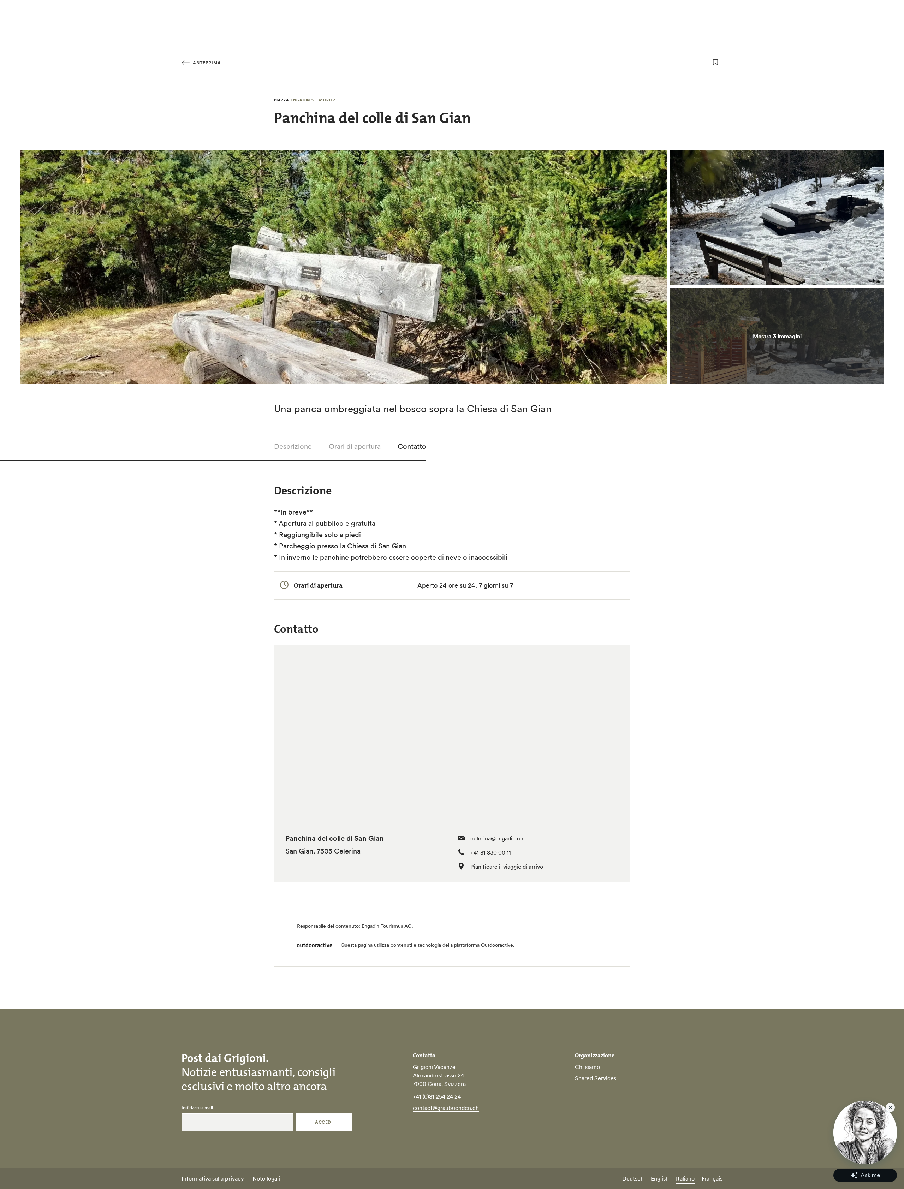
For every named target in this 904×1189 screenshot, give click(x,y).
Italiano (685, 1178)
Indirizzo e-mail (197, 1108)
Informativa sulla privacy (213, 1178)
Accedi (324, 1122)
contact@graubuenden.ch (446, 1107)
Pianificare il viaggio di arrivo (506, 866)
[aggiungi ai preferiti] (715, 62)
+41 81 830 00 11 (490, 852)
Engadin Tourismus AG (387, 926)
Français (712, 1178)
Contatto (412, 446)
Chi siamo (587, 1066)
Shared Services (595, 1078)
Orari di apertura (355, 446)
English (660, 1178)
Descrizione (293, 446)
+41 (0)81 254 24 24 (437, 1096)
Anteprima (206, 62)
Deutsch (633, 1178)
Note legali (266, 1178)
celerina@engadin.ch (496, 838)
